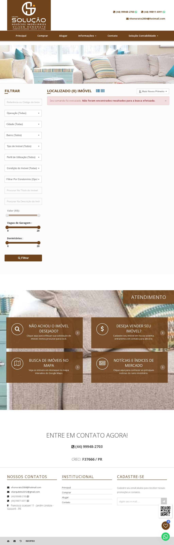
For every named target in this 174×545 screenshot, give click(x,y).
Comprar (42, 35)
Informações (86, 35)
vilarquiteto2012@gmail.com (25, 491)
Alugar (63, 35)
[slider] (7, 215)
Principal (21, 35)
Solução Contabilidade (142, 35)
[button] (23, 113)
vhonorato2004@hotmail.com (26, 487)
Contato (113, 35)
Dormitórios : (15, 238)
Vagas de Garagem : (19, 222)
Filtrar (25, 257)
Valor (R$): (13, 210)
